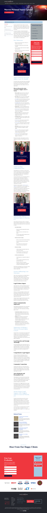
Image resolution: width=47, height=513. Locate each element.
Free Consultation (8, 12)
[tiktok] (8, 503)
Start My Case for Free (36, 62)
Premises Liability (34, 38)
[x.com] (7, 503)
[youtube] (5, 503)
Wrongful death (17, 133)
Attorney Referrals (21, 3)
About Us (12, 497)
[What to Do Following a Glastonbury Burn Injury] (16, 424)
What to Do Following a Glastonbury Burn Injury (23, 422)
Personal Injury (34, 35)
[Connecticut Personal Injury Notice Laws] (16, 418)
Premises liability (17, 122)
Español (34, 3)
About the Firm (7, 3)
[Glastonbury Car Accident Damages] (16, 436)
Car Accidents (34, 28)
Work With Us (37, 502)
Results (28, 3)
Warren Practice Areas (12, 3)
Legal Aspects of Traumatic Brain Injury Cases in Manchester (23, 428)
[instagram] (8, 502)
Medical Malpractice (35, 33)
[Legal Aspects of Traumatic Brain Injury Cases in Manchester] (16, 429)
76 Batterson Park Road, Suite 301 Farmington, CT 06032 (21, 499)
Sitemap (12, 502)
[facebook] (5, 502)
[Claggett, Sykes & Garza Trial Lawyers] (8, 2)
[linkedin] (7, 502)
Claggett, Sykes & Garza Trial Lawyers (6, 498)
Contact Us (31, 3)
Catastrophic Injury (35, 30)
